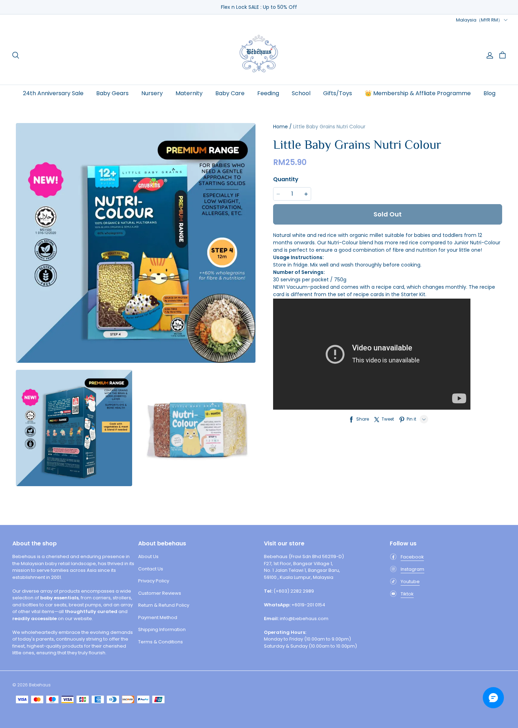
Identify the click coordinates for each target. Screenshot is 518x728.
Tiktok (407, 594)
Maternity (189, 93)
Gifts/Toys (337, 93)
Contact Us (150, 568)
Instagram (412, 569)
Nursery (152, 93)
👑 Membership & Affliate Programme (418, 93)
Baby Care (230, 93)
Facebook (412, 556)
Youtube (410, 581)
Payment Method (157, 617)
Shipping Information (162, 629)
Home (280, 126)
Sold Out (388, 214)
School (301, 93)
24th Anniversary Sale (53, 93)
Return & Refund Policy (163, 605)
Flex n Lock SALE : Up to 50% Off (259, 7)
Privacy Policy (153, 580)
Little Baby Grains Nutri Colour (329, 126)
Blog (489, 93)
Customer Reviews (159, 593)
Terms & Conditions (160, 641)
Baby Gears (112, 93)
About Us (148, 556)
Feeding (268, 93)
